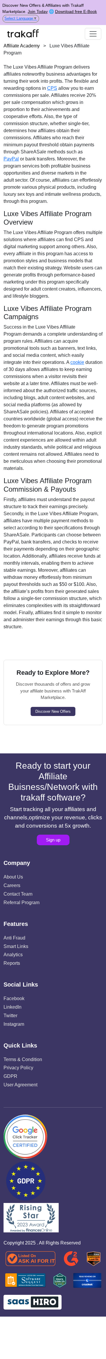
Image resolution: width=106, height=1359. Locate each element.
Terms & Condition (23, 1059)
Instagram (14, 1024)
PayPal (11, 158)
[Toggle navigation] (93, 34)
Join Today (38, 11)
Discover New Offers (53, 711)
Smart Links (16, 946)
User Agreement (20, 1084)
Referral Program (21, 902)
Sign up (53, 839)
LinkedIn (12, 1007)
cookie (77, 362)
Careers (12, 885)
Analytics (13, 954)
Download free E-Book (76, 11)
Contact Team (18, 893)
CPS (52, 88)
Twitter (10, 1015)
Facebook (14, 998)
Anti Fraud (14, 937)
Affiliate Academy (22, 45)
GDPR (10, 1076)
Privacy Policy (18, 1067)
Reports (12, 963)
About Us (13, 876)
